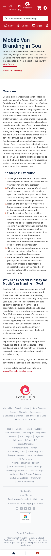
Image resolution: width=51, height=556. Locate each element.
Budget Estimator (34, 474)
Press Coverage (34, 466)
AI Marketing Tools (16, 451)
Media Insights (16, 474)
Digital (39, 26)
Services (9, 415)
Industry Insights (37, 470)
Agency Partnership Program (25, 463)
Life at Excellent (39, 408)
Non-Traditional (13, 432)
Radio (11, 26)
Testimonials (36, 412)
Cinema (24, 26)
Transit (28, 429)
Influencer (18, 440)
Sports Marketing (26, 444)
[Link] (39, 8)
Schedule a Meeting (12, 70)
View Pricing (8, 64)
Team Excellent (22, 408)
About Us (7, 408)
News (18, 419)
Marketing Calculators (17, 470)
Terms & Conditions (25, 533)
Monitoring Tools (35, 451)
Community (36, 478)
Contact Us (25, 491)
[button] (4, 8)
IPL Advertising (25, 459)
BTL (36, 440)
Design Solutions (16, 455)
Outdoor (38, 429)
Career (13, 412)
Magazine (41, 432)
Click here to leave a (25, 503)
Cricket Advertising (25, 481)
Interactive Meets (35, 455)
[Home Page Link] (27, 5)
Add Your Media (16, 466)
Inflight (28, 440)
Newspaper (28, 432)
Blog (44, 415)
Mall (22, 436)
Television (12, 436)
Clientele (23, 412)
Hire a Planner (25, 495)
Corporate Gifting (20, 447)
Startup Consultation (19, 478)
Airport (34, 447)
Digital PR (39, 436)
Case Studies (29, 419)
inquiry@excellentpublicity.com (17, 371)
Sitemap (19, 415)
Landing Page (32, 415)
